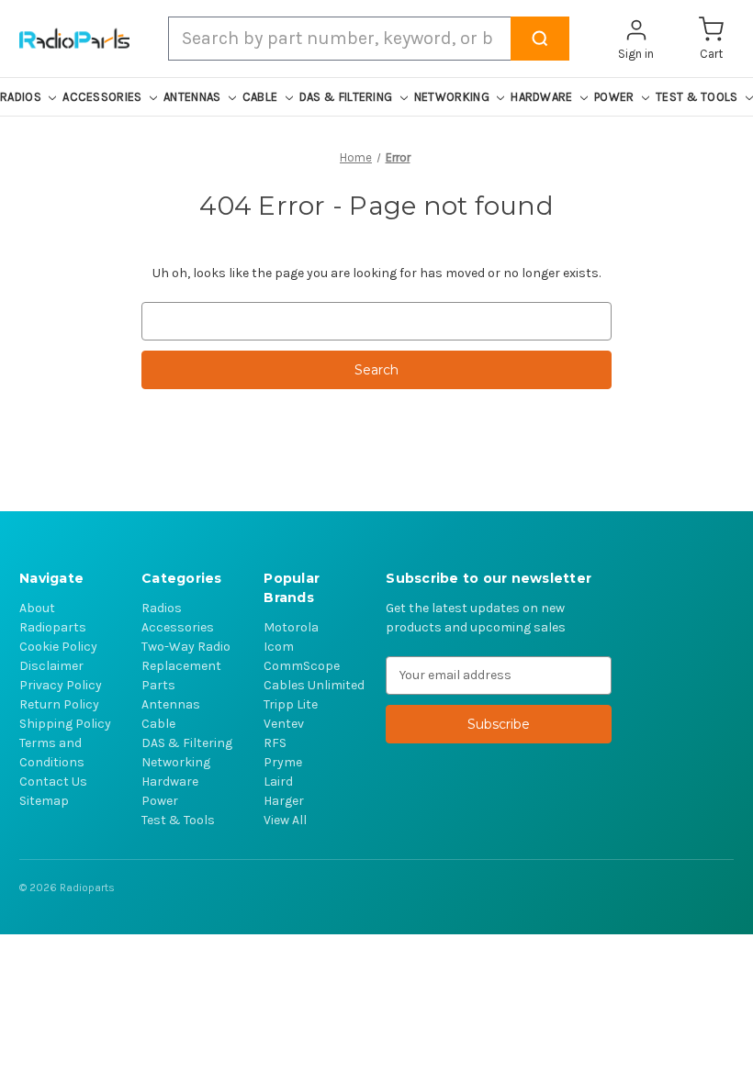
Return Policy (59, 704)
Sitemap (44, 801)
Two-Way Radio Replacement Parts (185, 666)
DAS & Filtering (186, 743)
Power (159, 801)
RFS (275, 743)
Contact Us (53, 781)
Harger (284, 801)
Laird (278, 781)
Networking (175, 762)
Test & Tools (178, 820)
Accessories (177, 627)
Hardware (169, 781)
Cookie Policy (58, 646)
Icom (279, 646)
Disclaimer (51, 666)
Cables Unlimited (314, 685)
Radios (161, 608)
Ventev (284, 723)
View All (285, 820)
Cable (158, 723)
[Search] (540, 39)
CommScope (302, 666)
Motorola (291, 627)
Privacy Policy (60, 685)
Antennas (170, 704)
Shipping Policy (65, 723)
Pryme (283, 762)
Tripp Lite (291, 704)
